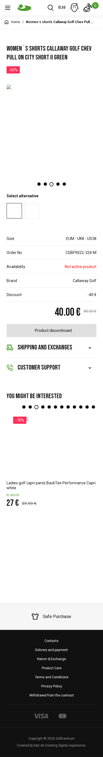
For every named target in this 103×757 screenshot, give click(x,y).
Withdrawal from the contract (51, 695)
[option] (51, 129)
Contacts (51, 641)
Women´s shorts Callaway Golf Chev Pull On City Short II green (60, 22)
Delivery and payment (51, 650)
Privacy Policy (51, 686)
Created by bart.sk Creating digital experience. (51, 745)
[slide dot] (39, 184)
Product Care (52, 668)
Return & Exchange (51, 659)
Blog (62, 7)
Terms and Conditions (51, 677)
